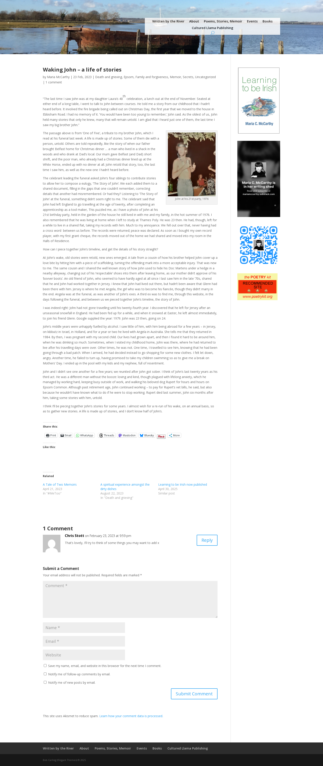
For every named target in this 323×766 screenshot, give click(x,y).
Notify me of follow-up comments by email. (79, 674)
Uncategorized (205, 77)
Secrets (188, 77)
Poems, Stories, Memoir (223, 21)
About (194, 21)
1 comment (53, 82)
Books (268, 21)
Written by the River (168, 21)
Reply (207, 540)
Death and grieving (108, 77)
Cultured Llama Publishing (212, 28)
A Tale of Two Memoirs (60, 484)
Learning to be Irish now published (182, 484)
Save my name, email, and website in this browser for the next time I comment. (104, 666)
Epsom (129, 77)
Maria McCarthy (58, 77)
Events (252, 21)
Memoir (175, 77)
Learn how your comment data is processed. (131, 716)
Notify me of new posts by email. (71, 682)
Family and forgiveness (151, 77)
